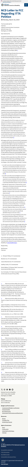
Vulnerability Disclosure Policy (8, 457)
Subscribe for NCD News (8, 431)
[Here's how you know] (14, 1)
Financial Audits (6, 409)
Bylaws (4, 418)
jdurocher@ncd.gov (12, 242)
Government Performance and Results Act (12, 413)
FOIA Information (5, 452)
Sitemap (4, 433)
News (3, 427)
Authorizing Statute (7, 422)
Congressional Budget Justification (10, 408)
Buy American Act (6, 411)
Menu (26, 4)
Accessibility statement (7, 450)
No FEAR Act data (5, 454)
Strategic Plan (5, 420)
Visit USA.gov (4, 464)
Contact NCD (5, 429)
